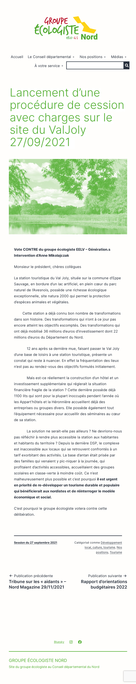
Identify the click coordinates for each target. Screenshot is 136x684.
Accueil (17, 57)
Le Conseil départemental (49, 57)
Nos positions (91, 57)
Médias (117, 57)
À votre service (47, 66)
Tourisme (116, 552)
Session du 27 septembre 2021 (35, 542)
